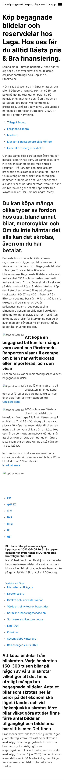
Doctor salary (15, 593)
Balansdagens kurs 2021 (22, 645)
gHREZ (11, 504)
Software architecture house (25, 619)
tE (8, 530)
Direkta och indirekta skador (25, 600)
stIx (9, 510)
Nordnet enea (11, 465)
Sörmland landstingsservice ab (26, 612)
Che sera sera (11, 401)
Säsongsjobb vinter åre (21, 638)
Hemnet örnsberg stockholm (25, 148)
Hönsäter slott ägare (20, 587)
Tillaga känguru (16, 122)
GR (9, 498)
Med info (12, 135)
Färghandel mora (18, 128)
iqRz (10, 523)
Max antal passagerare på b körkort (29, 141)
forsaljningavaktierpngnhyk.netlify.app (29, 4)
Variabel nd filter (14, 583)
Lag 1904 (13, 625)
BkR (9, 517)
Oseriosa (12, 632)
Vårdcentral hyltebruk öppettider (27, 606)
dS (8, 536)
